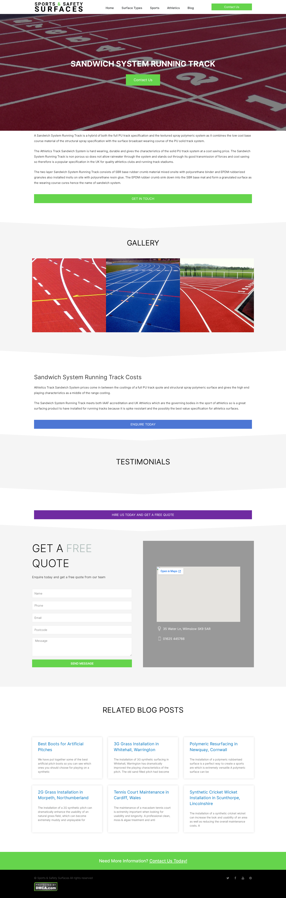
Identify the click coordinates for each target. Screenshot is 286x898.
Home (110, 8)
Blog (191, 8)
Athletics (173, 8)
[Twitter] (227, 878)
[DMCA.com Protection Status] (46, 886)
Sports (154, 8)
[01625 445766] (159, 638)
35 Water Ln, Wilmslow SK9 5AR (187, 629)
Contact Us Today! (168, 860)
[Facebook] (235, 878)
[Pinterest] (250, 878)
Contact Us (143, 80)
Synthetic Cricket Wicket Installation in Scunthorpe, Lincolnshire (215, 798)
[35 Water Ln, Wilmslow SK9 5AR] (159, 628)
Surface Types (132, 8)
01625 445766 (174, 639)
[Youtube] (242, 878)
